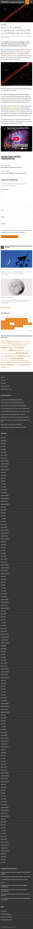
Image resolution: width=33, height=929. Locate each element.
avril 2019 (3, 692)
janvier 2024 (4, 527)
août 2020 (3, 645)
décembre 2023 (5, 530)
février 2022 (4, 593)
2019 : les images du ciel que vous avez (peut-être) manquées (16, 272)
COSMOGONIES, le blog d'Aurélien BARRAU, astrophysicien (16, 876)
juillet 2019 (3, 683)
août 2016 (3, 784)
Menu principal (31, 2)
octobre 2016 (4, 778)
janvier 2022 (4, 596)
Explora (3, 882)
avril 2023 (3, 553)
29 (7, 328)
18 (21, 323)
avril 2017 (3, 761)
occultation (13, 353)
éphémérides (25, 365)
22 (7, 326)
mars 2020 (3, 660)
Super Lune (15, 360)
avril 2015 (3, 830)
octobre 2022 (4, 570)
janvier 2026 (4, 458)
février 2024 (4, 524)
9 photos (11, 297)
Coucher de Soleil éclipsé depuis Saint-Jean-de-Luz (13, 414)
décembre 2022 (5, 564)
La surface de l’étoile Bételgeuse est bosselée (12, 399)
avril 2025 (3, 484)
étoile (3, 367)
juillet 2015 (3, 822)
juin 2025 (3, 478)
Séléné (26, 360)
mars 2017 (3, 764)
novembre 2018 (5, 706)
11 (21, 321)
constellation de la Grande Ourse (24, 343)
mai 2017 (3, 758)
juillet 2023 (3, 544)
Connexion (3, 911)
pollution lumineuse (6, 358)
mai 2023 (3, 550)
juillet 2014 (3, 856)
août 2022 (3, 576)
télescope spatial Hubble (13, 108)
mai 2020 (3, 654)
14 (3, 323)
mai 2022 (3, 585)
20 (30, 323)
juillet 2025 (3, 475)
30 (12, 328)
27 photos (11, 269)
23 (12, 326)
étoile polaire (7, 367)
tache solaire (4, 362)
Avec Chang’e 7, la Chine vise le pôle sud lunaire (12, 402)
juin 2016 (3, 790)
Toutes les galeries (6, 307)
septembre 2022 (5, 573)
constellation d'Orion (11, 343)
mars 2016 (3, 798)
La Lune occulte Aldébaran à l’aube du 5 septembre (13, 172)
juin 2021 (3, 616)
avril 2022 (3, 588)
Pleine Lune (27, 115)
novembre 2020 (5, 637)
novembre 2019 (5, 671)
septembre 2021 (5, 608)
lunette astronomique (5, 350)
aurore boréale (24, 341)
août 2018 (3, 715)
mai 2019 (3, 689)
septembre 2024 (5, 504)
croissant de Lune (11, 55)
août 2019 (3, 680)
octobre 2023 (4, 536)
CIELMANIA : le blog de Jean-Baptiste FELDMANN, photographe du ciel (13, 2)
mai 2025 (3, 481)
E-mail (3, 217)
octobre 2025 (4, 466)
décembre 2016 (5, 772)
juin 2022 (3, 582)
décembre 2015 (5, 807)
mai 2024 (3, 515)
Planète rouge (15, 356)
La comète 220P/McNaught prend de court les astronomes (15, 411)
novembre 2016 (5, 775)
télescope (7, 100)
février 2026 (4, 455)
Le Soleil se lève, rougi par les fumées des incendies (13, 427)
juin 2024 (3, 512)
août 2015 (3, 819)
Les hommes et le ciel (6, 389)
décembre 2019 (5, 668)
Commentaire (5, 189)
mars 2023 (3, 556)
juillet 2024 (3, 510)
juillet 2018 (3, 718)
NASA (21, 350)
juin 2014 (3, 859)
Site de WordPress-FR (6, 919)
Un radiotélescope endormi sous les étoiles (11, 166)
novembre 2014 (5, 845)
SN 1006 (10, 156)
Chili (28, 341)
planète (8, 356)
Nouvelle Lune (26, 350)
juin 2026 (3, 443)
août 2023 (3, 541)
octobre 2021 (4, 605)
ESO (24, 345)
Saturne (15, 358)
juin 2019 (3, 686)
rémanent (4, 156)
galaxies (23, 121)
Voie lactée (27, 49)
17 (16, 323)
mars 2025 (3, 486)
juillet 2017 (3, 752)
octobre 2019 (4, 674)
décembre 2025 (5, 460)
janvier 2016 (4, 804)
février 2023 (4, 559)
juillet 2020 (3, 648)
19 (25, 323)
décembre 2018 (5, 703)
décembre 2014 (5, 842)
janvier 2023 (4, 562)
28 (3, 328)
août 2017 (3, 749)
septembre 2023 (5, 538)
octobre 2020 (4, 640)
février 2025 (4, 489)
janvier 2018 (4, 735)
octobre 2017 (4, 744)
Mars (11, 350)
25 (21, 326)
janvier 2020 (4, 666)
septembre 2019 (5, 677)
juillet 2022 (3, 579)
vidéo (27, 362)
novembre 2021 (5, 602)
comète (3, 343)
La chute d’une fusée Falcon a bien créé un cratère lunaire (15, 408)
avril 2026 (3, 449)
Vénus (11, 364)
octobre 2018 (4, 709)
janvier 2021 (4, 631)
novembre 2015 (5, 810)
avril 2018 (3, 726)
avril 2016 (3, 796)
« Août (2, 330)
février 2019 (4, 697)
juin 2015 (3, 824)
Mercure (16, 350)
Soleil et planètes (5, 386)
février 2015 (4, 836)
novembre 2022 (5, 567)
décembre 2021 (5, 599)
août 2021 (3, 611)
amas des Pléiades (6, 341)
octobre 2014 (4, 848)
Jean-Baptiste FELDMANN (19, 36)
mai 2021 (3, 619)
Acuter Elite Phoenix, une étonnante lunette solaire (13, 405)
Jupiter (4, 347)
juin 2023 (3, 547)
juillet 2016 (3, 787)
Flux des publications (6, 914)
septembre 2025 (5, 469)
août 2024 (3, 507)
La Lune (3, 377)
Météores (3, 383)
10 (16, 321)
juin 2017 (3, 755)
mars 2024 (3, 521)
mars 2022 (3, 590)
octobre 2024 (4, 501)
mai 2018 (3, 723)
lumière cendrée (13, 348)
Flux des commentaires (6, 917)
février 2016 (4, 801)
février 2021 (4, 628)
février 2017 (4, 767)
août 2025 (3, 472)
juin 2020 (3, 651)
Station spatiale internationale (7, 360)
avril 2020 (3, 657)
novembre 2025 (5, 463)
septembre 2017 (5, 746)
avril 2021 (3, 622)
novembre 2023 (5, 533)
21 (3, 326)
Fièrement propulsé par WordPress (8, 927)
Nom (2, 210)
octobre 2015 (4, 813)
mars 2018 (3, 729)
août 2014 (3, 853)
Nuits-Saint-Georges (6, 353)
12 (25, 321)
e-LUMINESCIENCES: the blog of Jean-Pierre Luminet (14, 879)
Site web (3, 223)
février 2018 (4, 732)
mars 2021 (3, 625)
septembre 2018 (5, 712)
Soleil (21, 358)
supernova (23, 51)
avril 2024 (3, 518)
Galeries (7, 247)
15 (7, 323)
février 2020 (4, 663)
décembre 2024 (5, 495)
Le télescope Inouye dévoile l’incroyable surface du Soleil (15, 417)
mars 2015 (3, 833)
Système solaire (21, 360)
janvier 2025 (4, 492)
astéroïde (19, 341)
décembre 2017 (5, 738)
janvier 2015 (4, 839)
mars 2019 (3, 694)
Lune (21, 347)
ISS (26, 345)
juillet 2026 (3, 440)
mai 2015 (3, 827)
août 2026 (3, 437)
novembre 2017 (5, 741)
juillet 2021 (3, 614)
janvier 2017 (4, 770)
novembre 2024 (5, 498)
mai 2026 (3, 446)
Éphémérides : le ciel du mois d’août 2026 (11, 424)
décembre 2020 (5, 634)
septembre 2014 (5, 850)
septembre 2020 (5, 642)
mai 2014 (3, 862)
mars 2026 (3, 452)
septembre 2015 (5, 816)
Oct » (30, 330)
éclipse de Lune (17, 365)
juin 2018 (3, 720)
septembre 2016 (5, 781)
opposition (3, 356)
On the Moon (22, 353)
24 (16, 326)
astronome (14, 341)
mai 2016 (3, 793)
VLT (30, 362)
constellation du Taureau (6, 345)
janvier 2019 (4, 700)
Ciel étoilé (3, 24)
